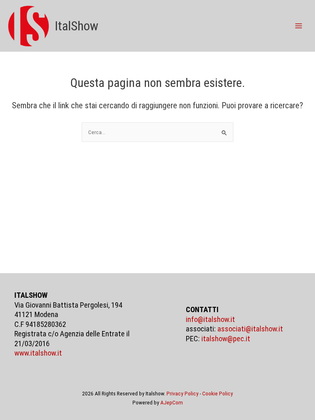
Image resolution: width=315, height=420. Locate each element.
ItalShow (76, 26)
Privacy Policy (183, 393)
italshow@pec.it (225, 338)
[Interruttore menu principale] (299, 26)
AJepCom (171, 402)
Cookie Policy (217, 393)
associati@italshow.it (250, 328)
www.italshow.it (38, 353)
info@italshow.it (210, 319)
